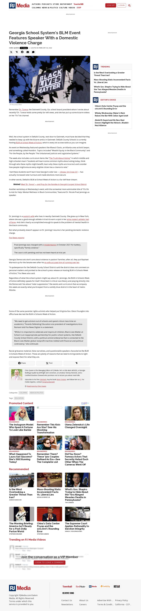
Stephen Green (43, 534)
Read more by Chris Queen (36, 386)
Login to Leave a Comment (49, 562)
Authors (36, 4)
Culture (63, 8)
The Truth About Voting (59, 158)
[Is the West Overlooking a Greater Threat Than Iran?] (21, 479)
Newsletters (67, 604)
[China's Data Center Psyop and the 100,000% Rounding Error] (49, 513)
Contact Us (66, 600)
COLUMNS (23, 393)
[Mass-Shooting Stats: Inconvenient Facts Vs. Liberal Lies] (49, 479)
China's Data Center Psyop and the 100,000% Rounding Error (48, 527)
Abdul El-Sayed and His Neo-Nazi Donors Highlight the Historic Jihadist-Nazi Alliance (112, 122)
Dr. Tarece (23, 109)
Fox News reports (16, 237)
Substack (43, 379)
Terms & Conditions (105, 604)
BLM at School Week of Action (29, 142)
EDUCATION (19, 398)
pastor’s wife (28, 216)
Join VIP (111, 5)
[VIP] (79, 7)
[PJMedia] (19, 5)
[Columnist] (17, 374)
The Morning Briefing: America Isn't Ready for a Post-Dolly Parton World (21, 527)
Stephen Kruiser (15, 534)
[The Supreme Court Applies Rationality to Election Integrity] (77, 513)
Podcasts (47, 4)
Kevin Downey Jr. (43, 497)
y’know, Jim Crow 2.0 (68, 172)
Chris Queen (14, 48)
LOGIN (121, 5)
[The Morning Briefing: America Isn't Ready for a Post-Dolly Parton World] (21, 513)
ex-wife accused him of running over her (62, 262)
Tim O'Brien (69, 502)
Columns (36, 8)
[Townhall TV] (79, 4)
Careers (83, 604)
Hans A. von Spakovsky (73, 531)
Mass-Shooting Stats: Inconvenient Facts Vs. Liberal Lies (49, 492)
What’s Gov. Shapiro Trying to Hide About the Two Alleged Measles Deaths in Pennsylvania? (76, 494)
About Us (83, 600)
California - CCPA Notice (123, 604)
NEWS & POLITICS (36, 393)
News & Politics (50, 8)
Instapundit (66, 4)
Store (56, 4)
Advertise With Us (105, 600)
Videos (72, 8)
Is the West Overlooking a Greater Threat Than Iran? (20, 493)
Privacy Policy (121, 600)
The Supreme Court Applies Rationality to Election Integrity (77, 526)
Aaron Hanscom (15, 500)
